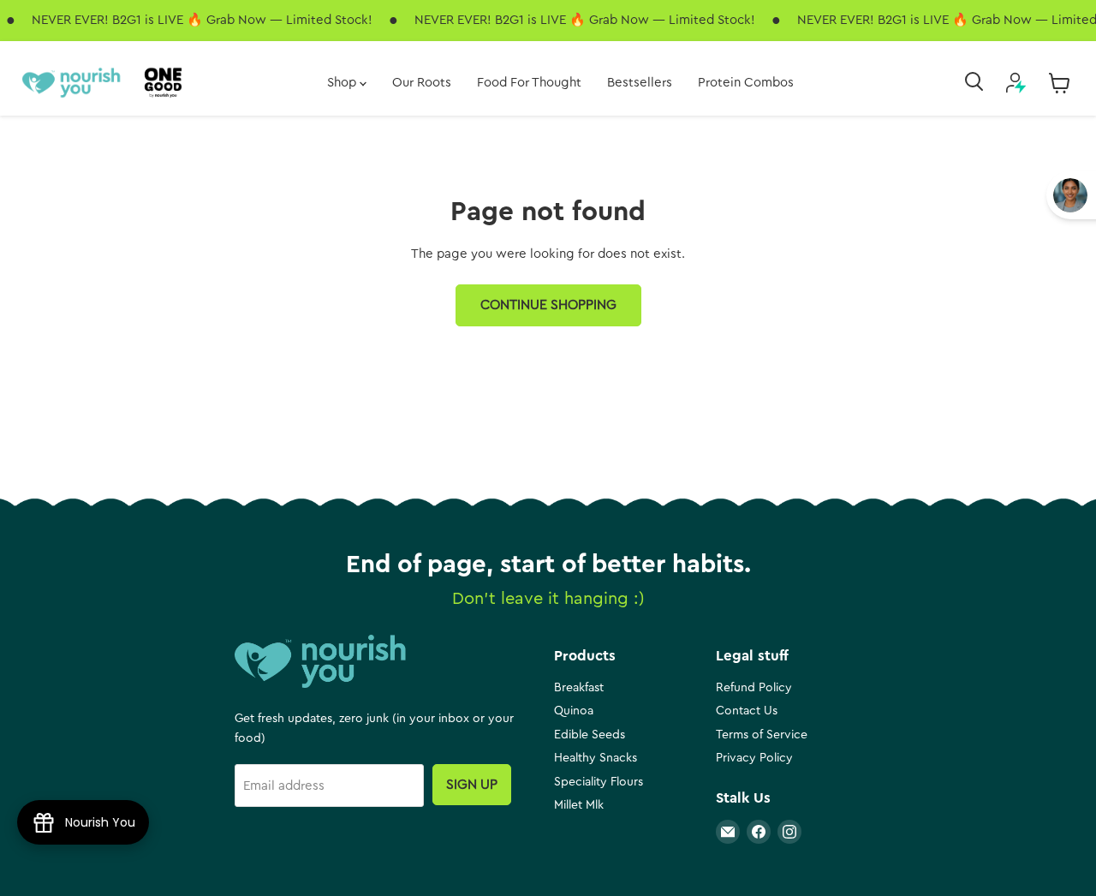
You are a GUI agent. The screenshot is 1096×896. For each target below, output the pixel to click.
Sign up (471, 784)
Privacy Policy (754, 758)
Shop (343, 82)
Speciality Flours (598, 782)
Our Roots (421, 82)
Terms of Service (761, 735)
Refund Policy (754, 688)
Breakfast (579, 688)
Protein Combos (746, 82)
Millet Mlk (579, 805)
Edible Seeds (589, 735)
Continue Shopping (548, 305)
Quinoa (573, 711)
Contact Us (746, 711)
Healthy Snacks (595, 758)
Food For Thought (529, 82)
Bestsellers (639, 82)
